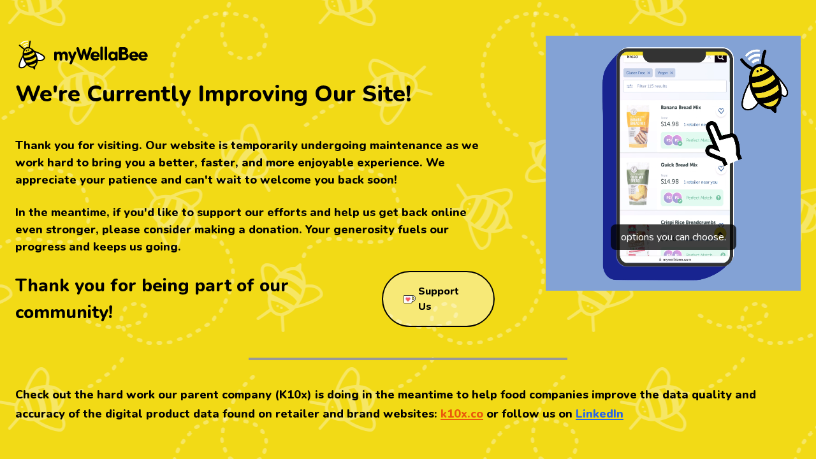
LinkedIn (599, 413)
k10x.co (462, 413)
